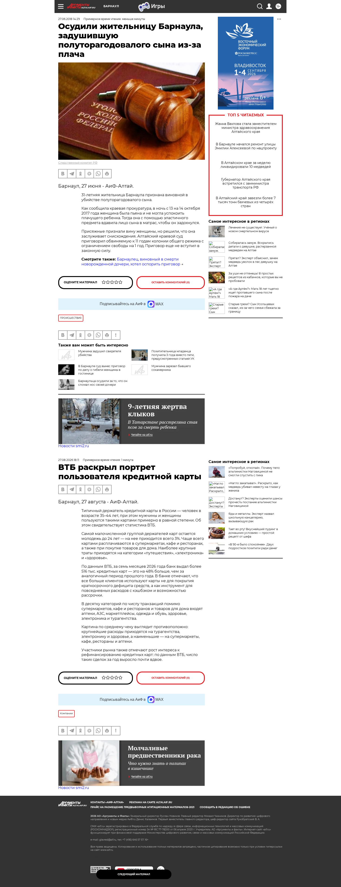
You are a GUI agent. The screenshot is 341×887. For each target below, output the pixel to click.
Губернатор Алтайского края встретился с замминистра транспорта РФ (245, 183)
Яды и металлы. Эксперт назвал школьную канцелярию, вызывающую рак (251, 517)
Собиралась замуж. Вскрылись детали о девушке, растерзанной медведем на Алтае (252, 246)
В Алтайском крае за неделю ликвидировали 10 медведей (246, 165)
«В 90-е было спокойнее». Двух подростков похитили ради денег (252, 546)
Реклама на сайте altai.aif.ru (150, 802)
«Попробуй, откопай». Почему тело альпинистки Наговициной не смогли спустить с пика (254, 471)
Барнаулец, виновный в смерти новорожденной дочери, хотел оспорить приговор (130, 261)
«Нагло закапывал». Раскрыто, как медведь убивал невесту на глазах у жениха (254, 486)
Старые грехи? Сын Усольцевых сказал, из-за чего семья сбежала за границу (254, 307)
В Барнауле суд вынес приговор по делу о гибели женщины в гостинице (101, 369)
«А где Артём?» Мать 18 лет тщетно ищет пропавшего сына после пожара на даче (253, 292)
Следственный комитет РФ (77, 162)
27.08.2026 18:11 (68, 460)
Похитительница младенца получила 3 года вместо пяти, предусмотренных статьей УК (172, 354)
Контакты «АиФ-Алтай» (107, 802)
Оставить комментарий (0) (170, 282)
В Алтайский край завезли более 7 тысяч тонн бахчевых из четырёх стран (246, 202)
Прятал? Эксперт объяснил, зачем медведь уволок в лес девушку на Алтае (253, 261)
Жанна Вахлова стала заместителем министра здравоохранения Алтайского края (246, 128)
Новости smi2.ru (73, 446)
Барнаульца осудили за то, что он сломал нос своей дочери (102, 382)
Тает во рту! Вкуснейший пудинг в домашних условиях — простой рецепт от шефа (253, 532)
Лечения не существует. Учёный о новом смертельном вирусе (252, 229)
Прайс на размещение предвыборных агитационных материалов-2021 (142, 807)
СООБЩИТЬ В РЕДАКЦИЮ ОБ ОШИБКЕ (225, 807)
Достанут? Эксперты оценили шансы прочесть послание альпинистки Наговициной (255, 502)
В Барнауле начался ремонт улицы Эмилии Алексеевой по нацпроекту (246, 146)
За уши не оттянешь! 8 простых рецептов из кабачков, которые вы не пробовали (255, 277)
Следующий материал (134, 874)
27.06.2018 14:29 (69, 19)
